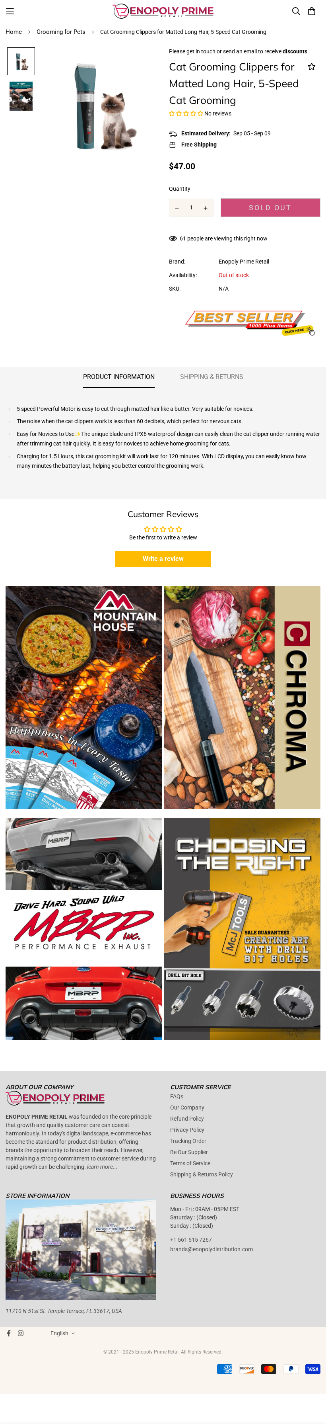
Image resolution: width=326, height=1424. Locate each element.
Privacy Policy (187, 1130)
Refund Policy (187, 1118)
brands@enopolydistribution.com (211, 1249)
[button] (186, 113)
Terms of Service (190, 1163)
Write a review (163, 559)
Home (14, 31)
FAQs (176, 1096)
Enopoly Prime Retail (244, 261)
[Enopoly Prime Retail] (163, 11)
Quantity (179, 189)
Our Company (187, 1107)
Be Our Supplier (189, 1152)
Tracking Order (188, 1141)
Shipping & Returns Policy (201, 1174)
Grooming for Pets (61, 31)
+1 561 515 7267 (191, 1239)
